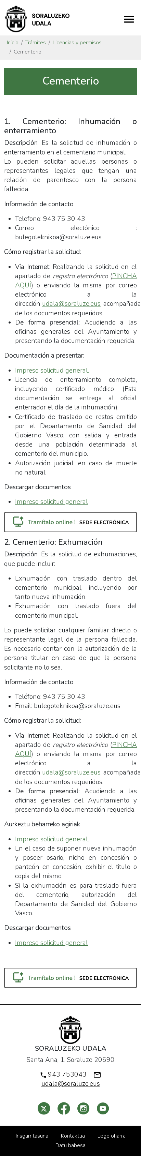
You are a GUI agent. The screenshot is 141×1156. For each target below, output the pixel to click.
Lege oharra (112, 1136)
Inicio (12, 42)
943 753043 (67, 1074)
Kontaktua (73, 1136)
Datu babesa (70, 1145)
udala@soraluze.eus (70, 1083)
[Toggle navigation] (129, 19)
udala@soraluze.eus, (72, 303)
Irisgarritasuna (32, 1136)
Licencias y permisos (77, 42)
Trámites (35, 42)
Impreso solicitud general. (52, 370)
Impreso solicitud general (51, 501)
